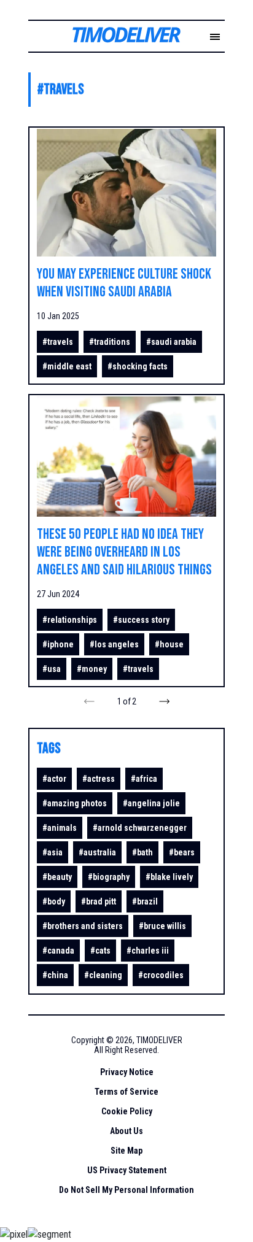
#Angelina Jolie (151, 803)
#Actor (54, 779)
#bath (142, 852)
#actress (98, 779)
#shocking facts (137, 366)
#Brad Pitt (98, 901)
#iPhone (58, 644)
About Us (126, 1131)
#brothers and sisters (82, 926)
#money (92, 669)
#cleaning (103, 975)
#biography (109, 877)
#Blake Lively (169, 877)
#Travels (57, 342)
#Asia (52, 852)
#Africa (144, 779)
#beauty (57, 877)
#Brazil (145, 901)
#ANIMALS (59, 828)
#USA (51, 669)
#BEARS (182, 852)
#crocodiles (161, 975)
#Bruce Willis (162, 926)
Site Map (126, 1150)
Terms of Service (126, 1092)
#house (169, 644)
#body (53, 901)
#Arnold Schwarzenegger (140, 828)
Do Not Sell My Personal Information (126, 1190)
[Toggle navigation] (215, 37)
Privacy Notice (127, 1072)
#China (55, 975)
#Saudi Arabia (171, 342)
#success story (141, 620)
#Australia (97, 852)
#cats (100, 950)
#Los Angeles (114, 644)
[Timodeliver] (116, 37)
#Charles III (147, 950)
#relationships (69, 620)
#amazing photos (74, 803)
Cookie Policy (126, 1111)
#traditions (109, 342)
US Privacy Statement (126, 1170)
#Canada (58, 950)
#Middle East (66, 366)
